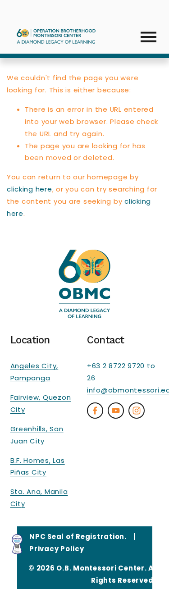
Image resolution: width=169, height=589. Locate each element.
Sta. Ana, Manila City (39, 497)
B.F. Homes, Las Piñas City (37, 466)
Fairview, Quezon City (40, 403)
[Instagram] (136, 410)
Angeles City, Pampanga (34, 372)
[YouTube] (116, 410)
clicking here (29, 189)
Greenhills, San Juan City (37, 435)
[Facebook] (95, 410)
